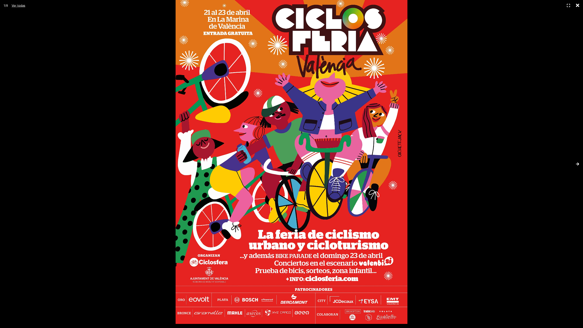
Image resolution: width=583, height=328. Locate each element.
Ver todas (18, 5)
